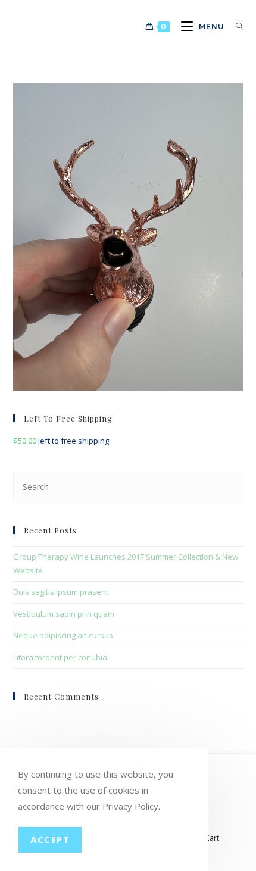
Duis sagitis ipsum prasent (60, 591)
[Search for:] (235, 26)
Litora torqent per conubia (60, 657)
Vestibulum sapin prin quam (63, 613)
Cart (212, 838)
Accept (50, 839)
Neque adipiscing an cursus (63, 635)
